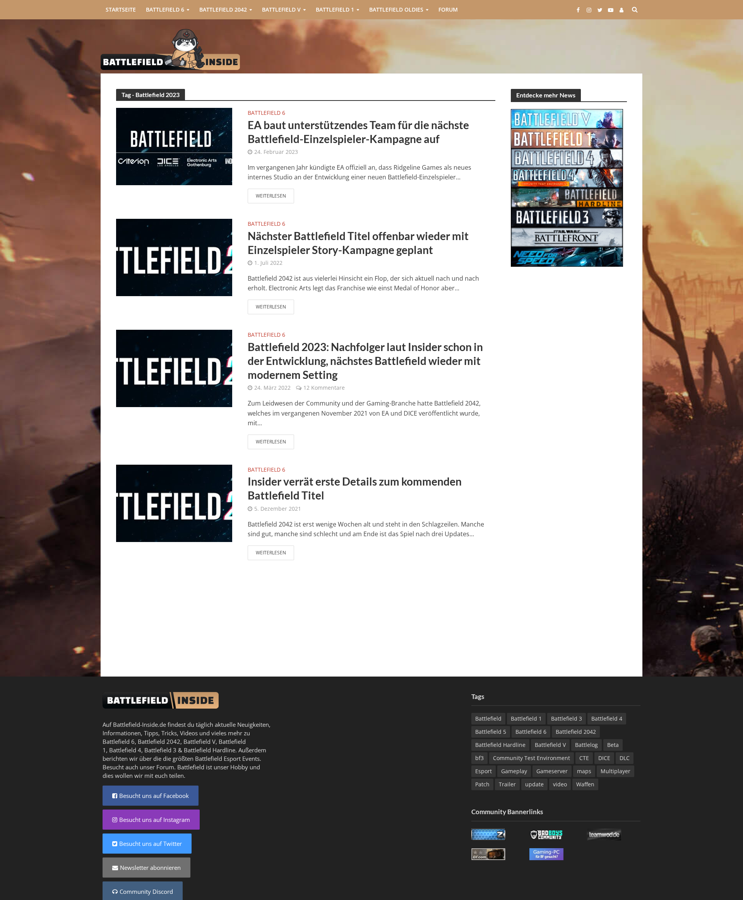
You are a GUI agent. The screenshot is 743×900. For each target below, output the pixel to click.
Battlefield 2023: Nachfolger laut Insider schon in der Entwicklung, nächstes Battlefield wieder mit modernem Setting (365, 360)
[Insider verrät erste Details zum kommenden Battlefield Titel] (174, 502)
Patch (482, 784)
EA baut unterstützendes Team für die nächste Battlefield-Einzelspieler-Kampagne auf (358, 131)
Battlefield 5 (490, 731)
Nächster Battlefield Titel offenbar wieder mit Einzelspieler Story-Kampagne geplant (358, 242)
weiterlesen (271, 196)
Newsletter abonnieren (150, 867)
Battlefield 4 (125, 750)
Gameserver (552, 771)
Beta (613, 744)
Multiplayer (615, 771)
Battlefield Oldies (396, 9)
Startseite (121, 9)
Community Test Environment (531, 758)
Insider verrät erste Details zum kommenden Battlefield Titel (355, 488)
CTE (584, 758)
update (534, 784)
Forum (448, 9)
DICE (604, 758)
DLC (625, 758)
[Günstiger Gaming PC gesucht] (546, 853)
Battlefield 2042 (223, 9)
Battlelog (586, 744)
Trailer (507, 784)
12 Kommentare (324, 387)
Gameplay (514, 771)
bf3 (479, 758)
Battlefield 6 (165, 9)
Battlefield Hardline (209, 750)
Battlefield (488, 718)
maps (584, 771)
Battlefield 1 (335, 9)
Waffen (585, 784)
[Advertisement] (501, 48)
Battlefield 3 (160, 750)
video (560, 784)
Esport (483, 771)
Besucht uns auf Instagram (154, 819)
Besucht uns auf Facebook (154, 795)
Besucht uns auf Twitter (150, 843)
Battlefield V (281, 9)
